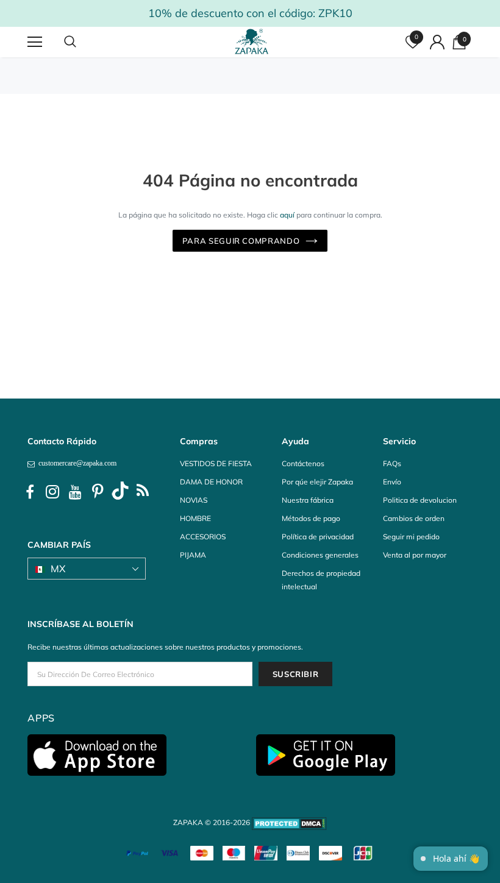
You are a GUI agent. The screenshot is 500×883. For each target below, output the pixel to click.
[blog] (143, 492)
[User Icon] (437, 42)
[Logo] (252, 41)
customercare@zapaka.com (75, 463)
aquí (287, 214)
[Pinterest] (98, 492)
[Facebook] (30, 492)
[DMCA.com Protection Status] (289, 822)
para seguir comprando (241, 241)
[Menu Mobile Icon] (34, 42)
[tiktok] (120, 492)
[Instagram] (52, 492)
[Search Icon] (82, 42)
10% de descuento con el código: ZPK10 (250, 13)
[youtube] (75, 492)
